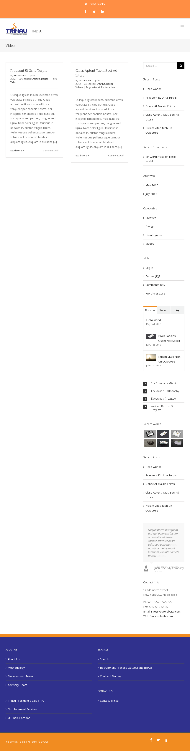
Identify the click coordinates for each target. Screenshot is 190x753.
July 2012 (151, 194)
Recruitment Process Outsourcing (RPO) (126, 667)
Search (104, 658)
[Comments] (177, 310)
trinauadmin (20, 75)
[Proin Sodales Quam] (176, 433)
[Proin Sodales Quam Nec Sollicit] (151, 336)
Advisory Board (17, 684)
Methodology (16, 667)
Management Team (20, 676)
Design (44, 78)
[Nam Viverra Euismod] (149, 442)
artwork (96, 87)
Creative (35, 78)
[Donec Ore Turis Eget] (149, 433)
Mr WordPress (154, 156)
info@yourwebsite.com (166, 611)
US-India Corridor (19, 717)
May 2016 (151, 185)
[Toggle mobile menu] (182, 25)
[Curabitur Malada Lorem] (163, 442)
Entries (152, 276)
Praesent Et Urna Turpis (28, 70)
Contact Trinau (109, 700)
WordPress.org (155, 293)
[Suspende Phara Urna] (176, 442)
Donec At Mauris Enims (160, 106)
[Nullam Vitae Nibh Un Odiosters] (151, 356)
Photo (104, 87)
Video (13, 82)
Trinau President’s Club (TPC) (26, 700)
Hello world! (153, 89)
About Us (14, 658)
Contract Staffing (111, 676)
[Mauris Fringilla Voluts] (163, 433)
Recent (163, 310)
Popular (150, 310)
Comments (155, 285)
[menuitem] (95, 4)
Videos (79, 87)
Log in (149, 267)
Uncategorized (154, 235)
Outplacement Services (22, 709)
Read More (16, 150)
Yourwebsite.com (161, 616)
